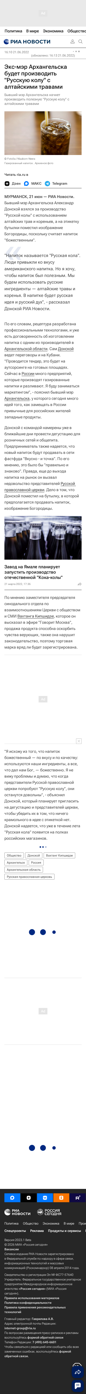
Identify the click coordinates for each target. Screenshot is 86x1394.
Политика (11, 1223)
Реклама (37, 1231)
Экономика (51, 1223)
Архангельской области (25, 348)
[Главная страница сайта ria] (26, 41)
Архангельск (16, 862)
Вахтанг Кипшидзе (59, 855)
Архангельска (17, 398)
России (28, 373)
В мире (69, 1223)
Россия (36, 862)
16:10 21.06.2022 (16, 52)
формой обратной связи (45, 1337)
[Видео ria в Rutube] (78, 1197)
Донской (66, 348)
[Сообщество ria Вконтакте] (45, 1197)
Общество (14, 855)
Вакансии (11, 1249)
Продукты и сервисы (64, 1231)
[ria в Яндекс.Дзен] (29, 1197)
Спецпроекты (15, 1231)
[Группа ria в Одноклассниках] (61, 1197)
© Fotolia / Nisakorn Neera (19, 158)
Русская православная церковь (29, 876)
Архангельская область (24, 869)
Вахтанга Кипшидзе (35, 616)
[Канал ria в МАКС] (12, 1197)
